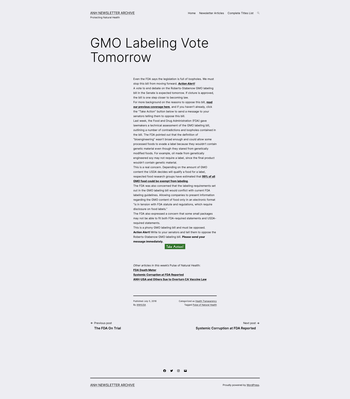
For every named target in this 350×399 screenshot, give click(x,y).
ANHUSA (141, 304)
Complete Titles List (240, 13)
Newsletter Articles (211, 13)
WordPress (253, 385)
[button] (258, 13)
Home (192, 13)
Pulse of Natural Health (205, 304)
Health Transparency (206, 301)
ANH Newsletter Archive (112, 13)
